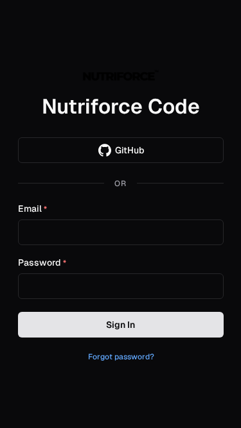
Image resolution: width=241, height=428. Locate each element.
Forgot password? (121, 357)
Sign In (120, 324)
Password (42, 263)
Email (32, 209)
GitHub (130, 150)
